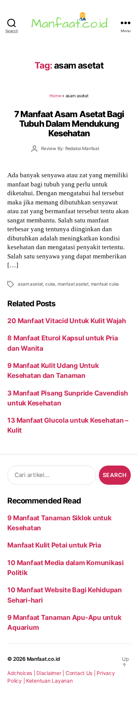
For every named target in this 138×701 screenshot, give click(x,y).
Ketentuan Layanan (49, 681)
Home (55, 95)
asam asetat (30, 284)
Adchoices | (21, 673)
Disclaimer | (51, 673)
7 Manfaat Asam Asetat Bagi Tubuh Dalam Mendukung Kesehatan (69, 124)
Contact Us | (81, 673)
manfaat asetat (73, 284)
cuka (50, 284)
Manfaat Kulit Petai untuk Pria (54, 545)
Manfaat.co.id (44, 659)
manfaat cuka (105, 284)
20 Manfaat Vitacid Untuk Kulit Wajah (66, 321)
